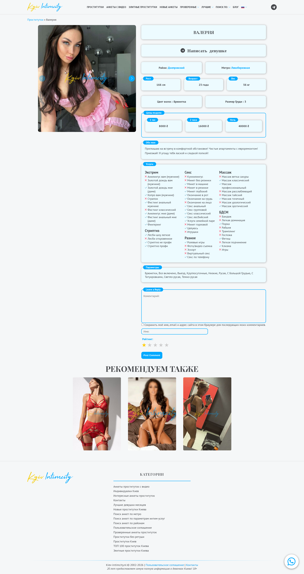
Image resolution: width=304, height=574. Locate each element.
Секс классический (199, 213)
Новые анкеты (169, 7)
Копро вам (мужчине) (161, 195)
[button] (291, 561)
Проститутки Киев (124, 541)
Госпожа (227, 235)
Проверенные (188, 7)
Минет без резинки (199, 180)
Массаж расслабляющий (237, 191)
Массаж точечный (233, 199)
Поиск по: (222, 7)
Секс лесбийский (197, 217)
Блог (236, 7)
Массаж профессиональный (234, 186)
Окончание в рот (197, 195)
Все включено (167, 273)
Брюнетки (151, 273)
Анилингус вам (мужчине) (163, 176)
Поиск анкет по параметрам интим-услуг (139, 518)
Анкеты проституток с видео (131, 486)
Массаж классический (235, 180)
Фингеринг (154, 224)
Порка (226, 224)
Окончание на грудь (199, 199)
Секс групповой (197, 210)
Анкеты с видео (116, 7)
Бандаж (226, 216)
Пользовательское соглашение (132, 527)
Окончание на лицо (199, 202)
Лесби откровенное (160, 238)
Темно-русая (189, 277)
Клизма (226, 246)
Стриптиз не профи (159, 242)
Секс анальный (196, 206)
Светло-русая (172, 277)
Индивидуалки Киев (126, 491)
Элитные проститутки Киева (131, 550)
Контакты (119, 500)
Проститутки (95, 7)
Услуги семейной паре (201, 221)
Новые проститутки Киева (129, 509)
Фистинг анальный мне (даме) (162, 219)
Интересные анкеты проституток (134, 496)
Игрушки (192, 232)
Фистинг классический (162, 210)
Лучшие (206, 7)
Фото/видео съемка (199, 246)
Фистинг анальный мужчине (159, 204)
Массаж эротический (235, 206)
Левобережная (240, 68)
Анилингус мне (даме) (161, 213)
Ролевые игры (196, 242)
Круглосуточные (197, 273)
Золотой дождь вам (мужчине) (160, 182)
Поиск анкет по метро (127, 514)
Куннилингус (195, 176)
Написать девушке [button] (206, 50)
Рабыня (226, 227)
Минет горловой (197, 224)
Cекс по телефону (198, 257)
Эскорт (191, 249)
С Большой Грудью (238, 273)
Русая (222, 273)
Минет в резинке (197, 188)
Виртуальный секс (198, 253)
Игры (225, 249)
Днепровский (176, 68)
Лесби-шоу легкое (159, 235)
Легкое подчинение (234, 242)
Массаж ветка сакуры (235, 176)
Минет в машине (197, 184)
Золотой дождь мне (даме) (160, 189)
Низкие (212, 273)
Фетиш (226, 238)
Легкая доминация (233, 220)
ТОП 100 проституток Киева (131, 546)
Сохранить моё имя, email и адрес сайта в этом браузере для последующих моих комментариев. (205, 325)
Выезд (181, 273)
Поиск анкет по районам (128, 523)
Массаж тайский (232, 195)
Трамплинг (228, 231)
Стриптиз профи (158, 246)
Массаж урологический (236, 202)
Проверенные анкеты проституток (135, 532)
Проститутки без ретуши (128, 537)
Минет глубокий (197, 191)
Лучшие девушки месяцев (129, 505)
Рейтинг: (147, 339)
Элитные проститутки (143, 7)
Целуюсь (192, 228)
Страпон (153, 199)
